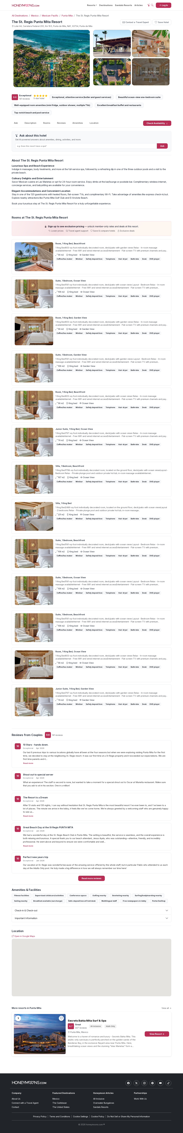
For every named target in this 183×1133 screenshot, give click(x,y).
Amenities (77, 123)
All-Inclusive (98, 1099)
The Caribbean (59, 1103)
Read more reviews (91, 878)
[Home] (29, 1082)
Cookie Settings (80, 1116)
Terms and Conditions (59, 1116)
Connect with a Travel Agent (25, 1103)
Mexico (35, 15)
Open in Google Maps (24, 936)
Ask (16, 123)
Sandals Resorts (123, 5)
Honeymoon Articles (103, 1093)
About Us (16, 1099)
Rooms (46, 123)
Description (30, 123)
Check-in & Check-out (26, 910)
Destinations (106, 5)
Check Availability (156, 123)
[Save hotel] (61, 1018)
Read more (28, 763)
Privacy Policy (39, 1116)
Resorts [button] (91, 5)
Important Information (26, 918)
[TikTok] (168, 1083)
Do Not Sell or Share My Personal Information (128, 1116)
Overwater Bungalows (103, 1103)
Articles (138, 5)
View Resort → (157, 1034)
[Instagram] (144, 1083)
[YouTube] (160, 1083)
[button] (91, 228)
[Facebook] (128, 1083)
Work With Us (140, 1099)
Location (94, 123)
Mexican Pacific (50, 15)
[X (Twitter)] (136, 1083)
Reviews (61, 123)
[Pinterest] (152, 1083)
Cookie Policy (97, 1116)
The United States (60, 1107)
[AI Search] (150, 5)
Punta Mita (67, 15)
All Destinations (20, 15)
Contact (15, 1107)
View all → (166, 1008)
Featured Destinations (63, 1093)
